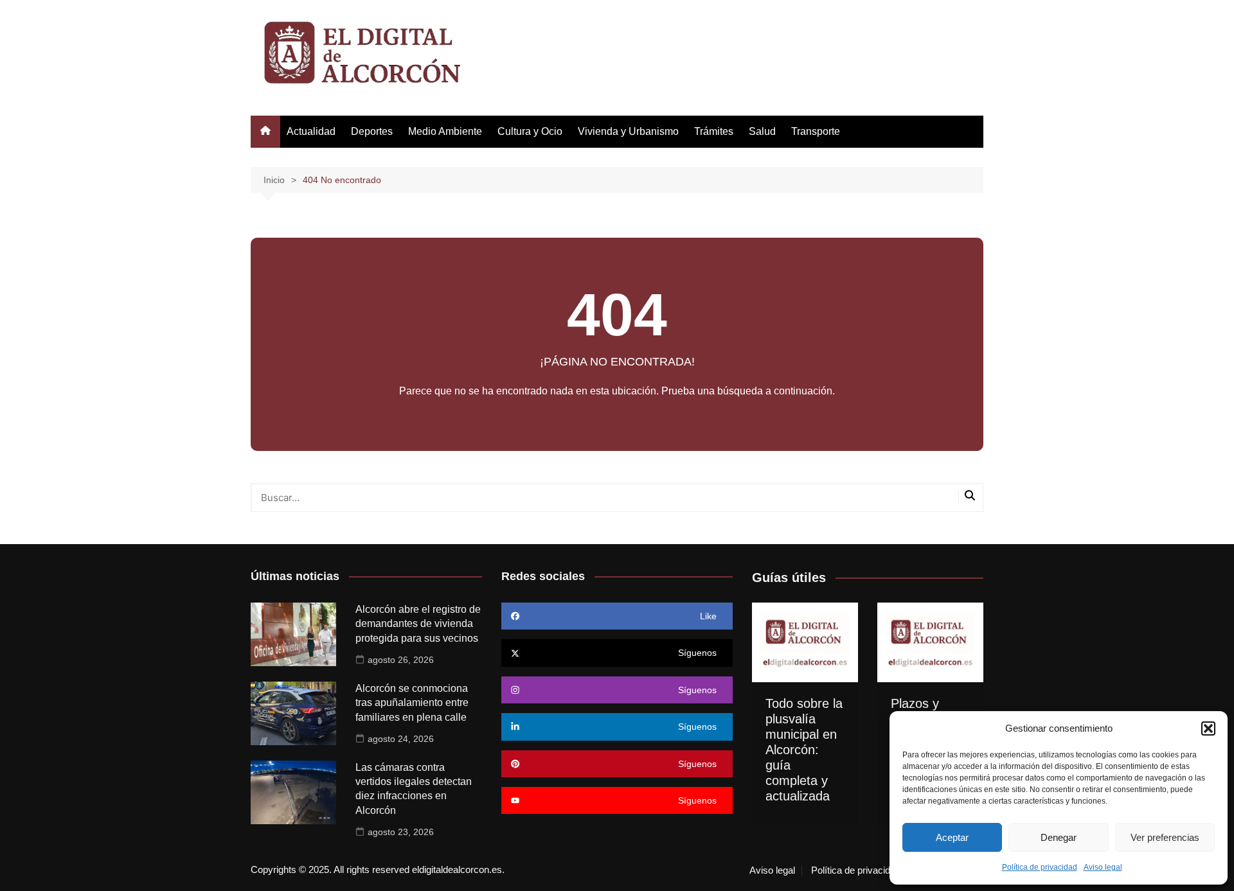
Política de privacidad (1039, 867)
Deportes (372, 131)
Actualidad (311, 131)
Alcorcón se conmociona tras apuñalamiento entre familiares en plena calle (412, 703)
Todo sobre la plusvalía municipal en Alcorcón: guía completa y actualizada (804, 749)
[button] (1208, 728)
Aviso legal (1103, 867)
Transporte (815, 131)
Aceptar (952, 837)
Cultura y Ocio (529, 131)
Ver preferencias (1165, 837)
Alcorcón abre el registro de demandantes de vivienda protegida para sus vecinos (418, 624)
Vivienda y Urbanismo (628, 131)
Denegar (1059, 837)
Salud (762, 131)
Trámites (713, 131)
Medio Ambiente (445, 131)
